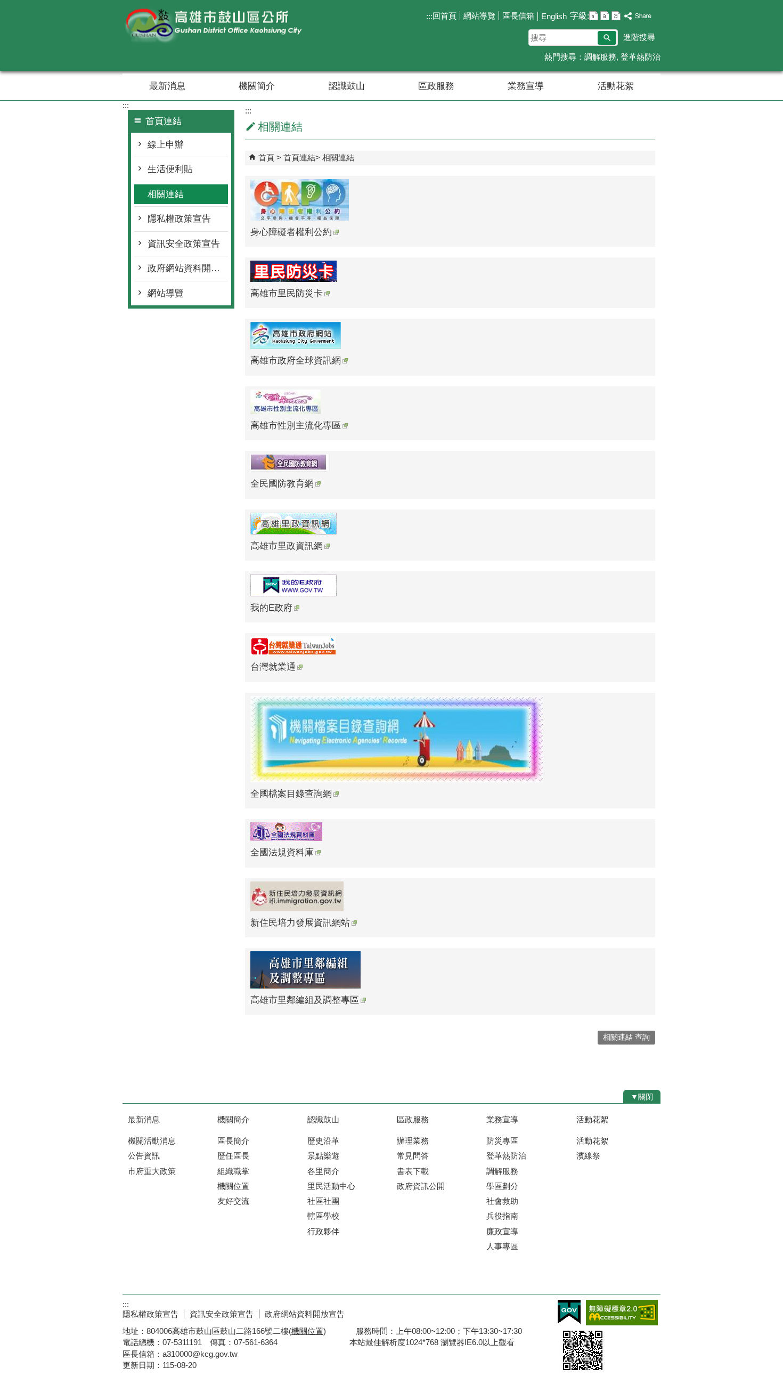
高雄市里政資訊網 (286, 546)
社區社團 (323, 1200)
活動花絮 (616, 86)
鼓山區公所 (213, 26)
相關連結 (166, 194)
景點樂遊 (323, 1155)
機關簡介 (257, 86)
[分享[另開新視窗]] (638, 16)
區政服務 (436, 86)
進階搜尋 (639, 37)
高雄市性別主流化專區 (295, 425)
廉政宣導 (502, 1231)
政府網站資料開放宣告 (188, 268)
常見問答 (413, 1155)
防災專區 (502, 1140)
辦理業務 (413, 1140)
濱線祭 (588, 1155)
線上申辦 (166, 145)
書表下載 (413, 1171)
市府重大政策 (152, 1171)
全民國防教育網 (282, 484)
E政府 (569, 1312)
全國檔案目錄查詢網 (291, 794)
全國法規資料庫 (282, 852)
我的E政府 (271, 608)
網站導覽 (479, 15)
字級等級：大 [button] (616, 15)
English (554, 16)
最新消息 (167, 86)
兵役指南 (502, 1215)
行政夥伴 (323, 1231)
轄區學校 (323, 1215)
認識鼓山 (347, 86)
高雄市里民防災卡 (286, 293)
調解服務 (600, 56)
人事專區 (502, 1246)
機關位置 (233, 1186)
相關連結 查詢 (626, 1037)
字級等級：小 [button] (593, 15)
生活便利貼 (170, 169)
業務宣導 (526, 86)
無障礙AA (622, 1312)
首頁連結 (299, 157)
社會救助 (502, 1200)
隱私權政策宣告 (179, 219)
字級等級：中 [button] (605, 16)
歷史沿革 (323, 1140)
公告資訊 (144, 1155)
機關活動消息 (152, 1140)
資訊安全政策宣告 (184, 244)
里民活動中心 (331, 1186)
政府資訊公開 (421, 1186)
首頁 (266, 157)
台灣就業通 (273, 667)
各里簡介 (323, 1171)
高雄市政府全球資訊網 (295, 360)
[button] (607, 38)
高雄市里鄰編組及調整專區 (304, 1000)
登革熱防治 (640, 56)
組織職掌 (233, 1171)
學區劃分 (502, 1186)
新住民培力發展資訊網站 (300, 923)
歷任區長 (233, 1155)
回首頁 (444, 15)
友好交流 (233, 1200)
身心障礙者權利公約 (291, 232)
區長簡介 (233, 1140)
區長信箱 (518, 15)
